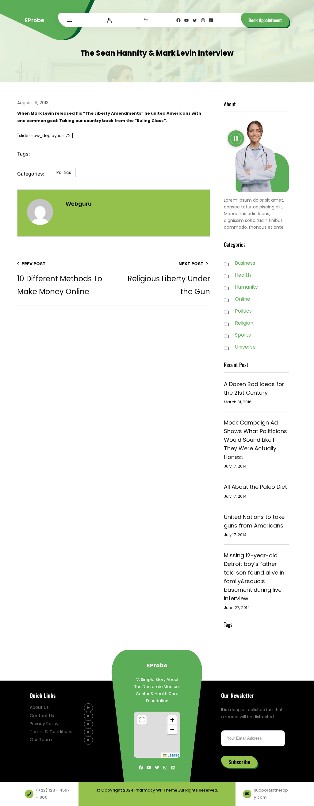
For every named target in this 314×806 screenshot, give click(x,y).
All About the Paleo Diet (255, 487)
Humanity (246, 286)
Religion (244, 322)
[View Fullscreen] (142, 720)
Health (243, 275)
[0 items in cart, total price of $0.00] (145, 20)
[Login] (109, 20)
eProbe (34, 20)
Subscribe (239, 762)
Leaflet (173, 755)
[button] (172, 720)
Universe (245, 346)
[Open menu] (69, 20)
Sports (243, 334)
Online (242, 298)
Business (245, 263)
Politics (63, 172)
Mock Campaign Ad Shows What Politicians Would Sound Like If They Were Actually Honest (255, 440)
